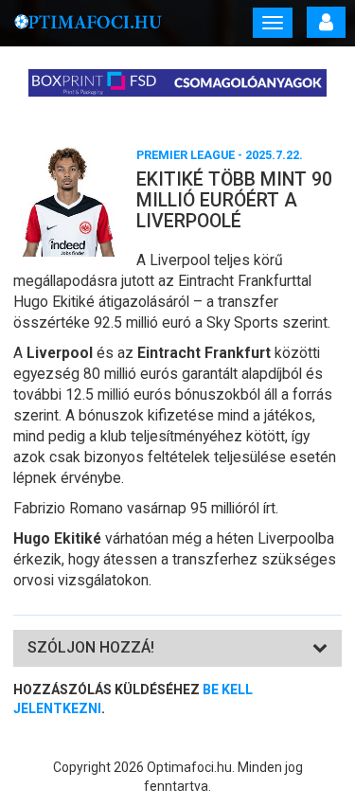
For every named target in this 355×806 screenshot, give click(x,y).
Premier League (185, 155)
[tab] (177, 648)
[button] (90, 647)
